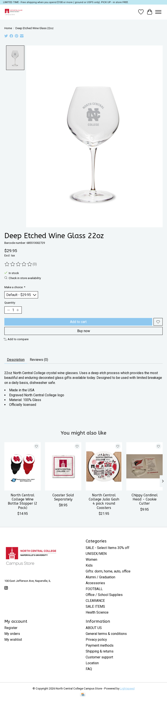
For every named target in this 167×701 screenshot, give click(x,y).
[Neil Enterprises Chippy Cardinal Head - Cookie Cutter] (144, 466)
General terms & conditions (106, 634)
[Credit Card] (82, 695)
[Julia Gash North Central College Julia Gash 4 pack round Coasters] (104, 466)
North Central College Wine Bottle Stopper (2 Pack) (22, 501)
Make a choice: (14, 287)
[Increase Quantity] (17, 310)
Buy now (83, 331)
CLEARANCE (95, 601)
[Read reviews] (18, 264)
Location (92, 663)
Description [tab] (16, 360)
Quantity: (10, 302)
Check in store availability (25, 278)
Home (8, 28)
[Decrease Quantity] (8, 310)
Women (91, 559)
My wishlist (13, 639)
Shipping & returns (100, 651)
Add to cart (78, 322)
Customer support (99, 657)
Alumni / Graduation (100, 577)
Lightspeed (127, 688)
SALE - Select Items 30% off (107, 548)
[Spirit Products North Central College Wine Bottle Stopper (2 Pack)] (22, 466)
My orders (12, 634)
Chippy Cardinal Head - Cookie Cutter (145, 499)
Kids (89, 565)
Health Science (97, 612)
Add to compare (18, 339)
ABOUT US (94, 628)
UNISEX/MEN (96, 554)
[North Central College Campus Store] (13, 12)
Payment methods (100, 645)
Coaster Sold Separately (63, 497)
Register (10, 628)
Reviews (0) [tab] (39, 360)
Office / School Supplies (104, 595)
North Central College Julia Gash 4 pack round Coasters (104, 501)
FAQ (89, 669)
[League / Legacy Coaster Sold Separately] (63, 466)
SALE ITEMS (95, 606)
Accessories (95, 583)
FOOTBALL (94, 589)
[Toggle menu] (158, 12)
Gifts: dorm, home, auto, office (108, 571)
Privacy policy (96, 639)
